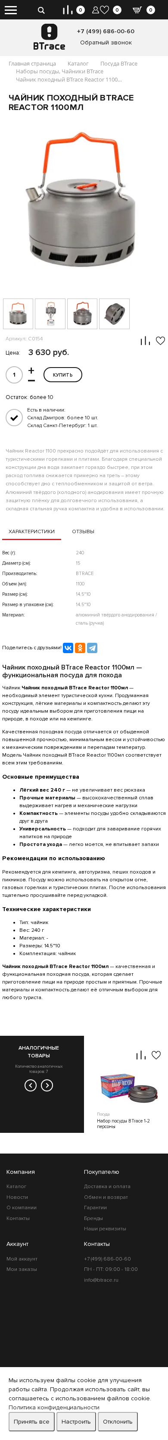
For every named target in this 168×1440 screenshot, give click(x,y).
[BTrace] (49, 37)
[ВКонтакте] (68, 648)
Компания (20, 1172)
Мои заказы (21, 1269)
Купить (63, 375)
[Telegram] (92, 648)
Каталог (16, 1186)
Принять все (32, 1421)
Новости (17, 1197)
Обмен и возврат (106, 1197)
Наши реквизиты (105, 1229)
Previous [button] (31, 1085)
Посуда (103, 1115)
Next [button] (47, 1085)
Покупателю (101, 1172)
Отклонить (118, 1421)
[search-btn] (41, 9)
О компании (21, 1207)
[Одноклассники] (80, 648)
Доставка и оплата (107, 1186)
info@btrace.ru (101, 1280)
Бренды (93, 1218)
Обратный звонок (106, 42)
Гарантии (95, 1207)
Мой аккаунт (21, 1259)
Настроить (76, 1421)
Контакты (18, 1218)
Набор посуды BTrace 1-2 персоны (123, 1123)
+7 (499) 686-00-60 (105, 31)
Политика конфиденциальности (54, 1407)
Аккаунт (17, 1244)
